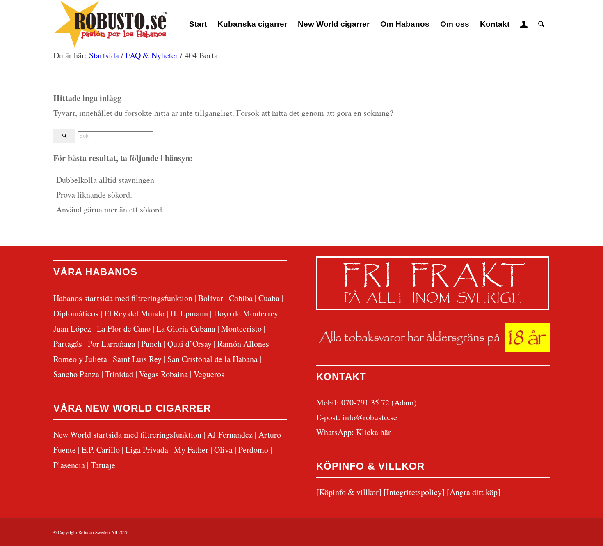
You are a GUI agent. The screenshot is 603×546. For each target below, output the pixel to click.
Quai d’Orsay (189, 343)
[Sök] (541, 24)
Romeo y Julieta (80, 358)
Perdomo (253, 449)
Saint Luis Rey (137, 358)
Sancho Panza (76, 374)
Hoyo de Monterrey (246, 313)
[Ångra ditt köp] (473, 492)
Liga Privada (147, 449)
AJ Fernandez (230, 434)
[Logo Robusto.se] (110, 24)
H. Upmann (189, 313)
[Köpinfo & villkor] (348, 492)
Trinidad (119, 374)
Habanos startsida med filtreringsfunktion (122, 298)
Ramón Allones (243, 343)
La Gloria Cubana (185, 328)
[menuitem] (198, 24)
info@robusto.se (370, 417)
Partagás (67, 343)
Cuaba (268, 298)
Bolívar (210, 298)
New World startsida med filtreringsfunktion (127, 434)
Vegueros (209, 374)
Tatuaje (103, 464)
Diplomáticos (75, 313)
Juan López (72, 328)
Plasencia (69, 464)
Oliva (223, 449)
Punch (151, 343)
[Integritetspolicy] (414, 492)
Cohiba (241, 298)
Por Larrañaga (111, 343)
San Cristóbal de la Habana (212, 358)
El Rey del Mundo (134, 313)
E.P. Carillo (101, 449)
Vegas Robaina (163, 374)
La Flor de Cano (124, 328)
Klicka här (373, 432)
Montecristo (241, 328)
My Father (191, 449)
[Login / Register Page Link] (524, 24)
